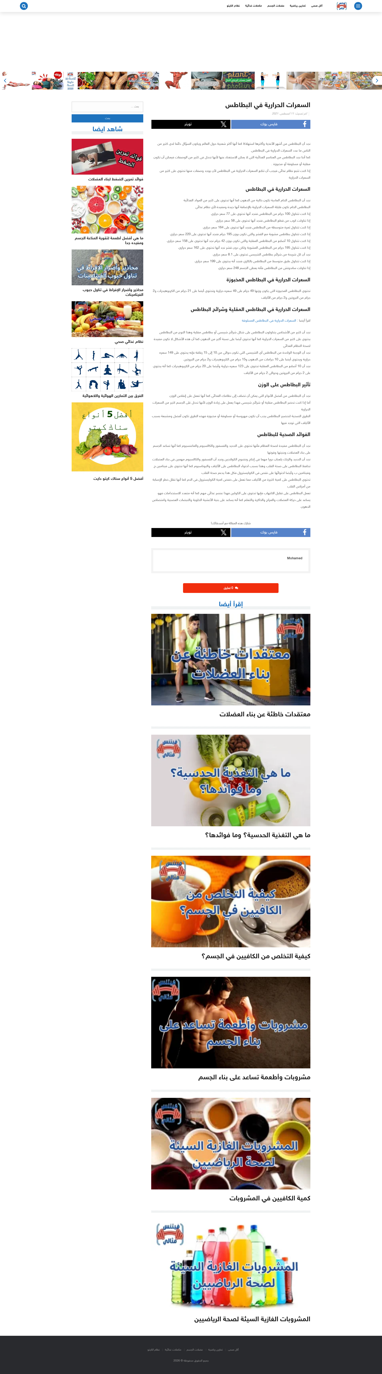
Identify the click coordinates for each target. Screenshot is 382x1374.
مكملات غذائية (253, 6)
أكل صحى (317, 6)
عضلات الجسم (275, 6)
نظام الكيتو (233, 6)
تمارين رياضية (298, 6)
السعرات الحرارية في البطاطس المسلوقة (269, 321)
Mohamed (294, 558)
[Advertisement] (191, 42)
